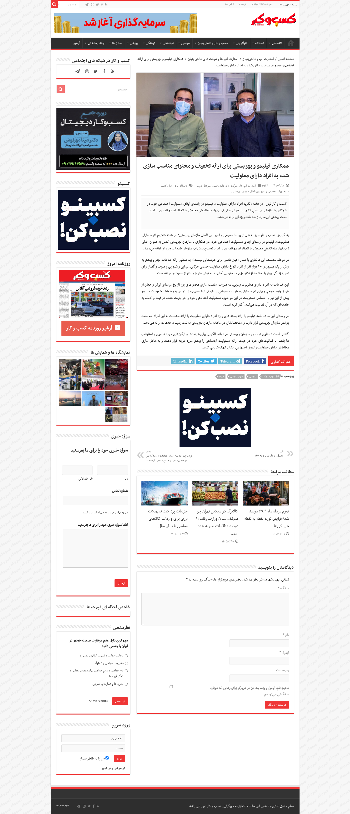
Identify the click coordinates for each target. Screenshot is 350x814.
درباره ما (242, 4)
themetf (62, 806)
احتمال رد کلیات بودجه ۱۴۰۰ (269, 454)
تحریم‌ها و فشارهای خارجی (108, 684)
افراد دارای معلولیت (271, 376)
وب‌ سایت (282, 670)
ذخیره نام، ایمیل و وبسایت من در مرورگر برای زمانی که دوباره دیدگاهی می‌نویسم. (249, 691)
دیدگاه (283, 588)
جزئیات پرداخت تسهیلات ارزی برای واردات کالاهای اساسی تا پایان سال (168, 519)
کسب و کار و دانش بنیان (213, 43)
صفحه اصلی (291, 43)
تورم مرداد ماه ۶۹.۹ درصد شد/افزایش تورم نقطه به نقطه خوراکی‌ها (266, 519)
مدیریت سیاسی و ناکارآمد (108, 663)
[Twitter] (97, 5)
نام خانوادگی (85, 479)
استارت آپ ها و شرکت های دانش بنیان (213, 59)
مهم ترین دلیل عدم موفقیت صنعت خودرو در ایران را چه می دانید (98, 643)
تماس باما (229, 4)
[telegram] (87, 5)
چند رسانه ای (96, 43)
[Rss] (106, 5)
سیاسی (185, 43)
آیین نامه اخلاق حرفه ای (261, 4)
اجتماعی (168, 43)
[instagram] (93, 5)
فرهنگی (150, 43)
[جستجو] (54, 4)
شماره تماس (120, 491)
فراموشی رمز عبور (113, 768)
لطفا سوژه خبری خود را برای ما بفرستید (103, 525)
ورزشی (134, 43)
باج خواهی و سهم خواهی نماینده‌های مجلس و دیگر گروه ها (97, 673)
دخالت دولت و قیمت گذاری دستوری (101, 655)
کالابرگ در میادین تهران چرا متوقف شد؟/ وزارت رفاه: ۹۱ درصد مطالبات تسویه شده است (216, 522)
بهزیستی (252, 376)
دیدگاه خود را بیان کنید (174, 186)
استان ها (117, 43)
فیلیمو (221, 376)
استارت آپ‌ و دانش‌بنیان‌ (258, 59)
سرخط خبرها (204, 186)
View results (98, 701)
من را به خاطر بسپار (92, 758)
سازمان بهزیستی (236, 376)
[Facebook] (101, 5)
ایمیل (284, 653)
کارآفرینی (242, 43)
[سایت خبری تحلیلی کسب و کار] (273, 19)
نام (286, 635)
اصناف (259, 43)
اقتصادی (276, 43)
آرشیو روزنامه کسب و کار (89, 328)
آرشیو (76, 43)
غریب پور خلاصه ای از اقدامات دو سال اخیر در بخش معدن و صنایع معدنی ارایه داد (169, 456)
